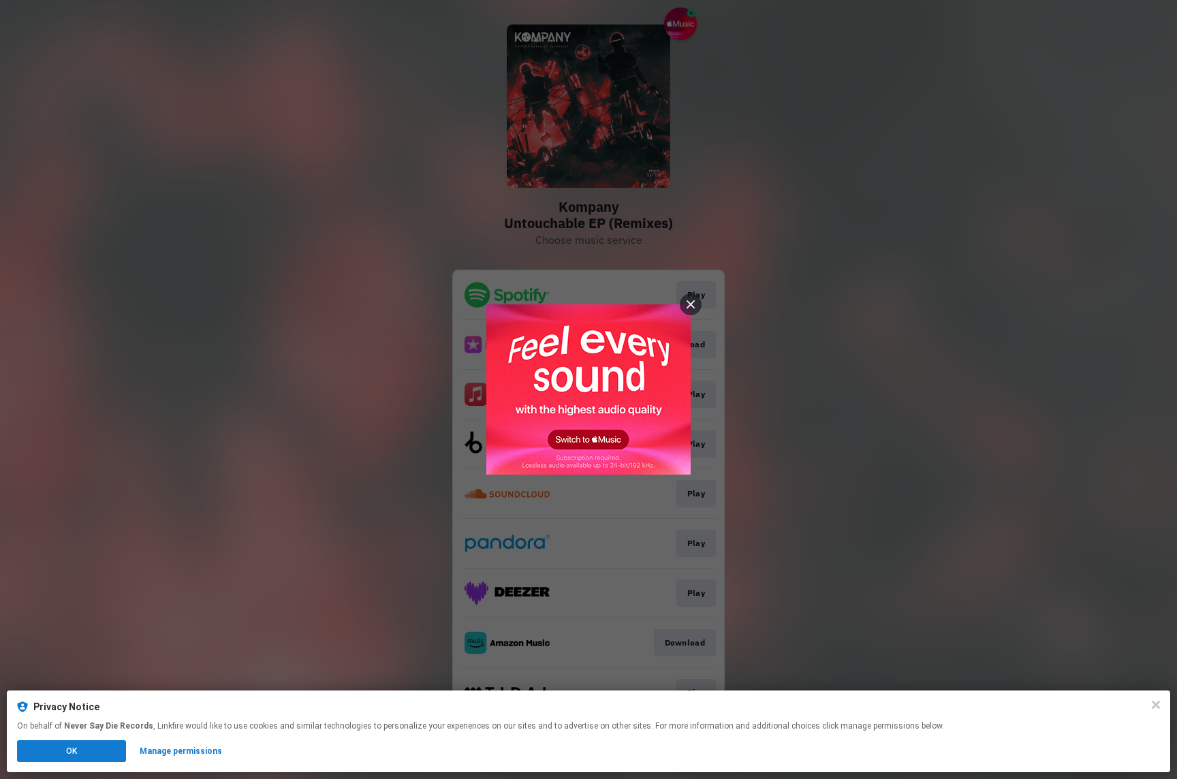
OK (71, 751)
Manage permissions (181, 751)
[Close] (1156, 705)
